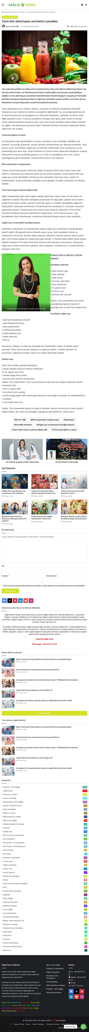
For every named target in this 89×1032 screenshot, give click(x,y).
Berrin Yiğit (21, 420)
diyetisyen (69, 420)
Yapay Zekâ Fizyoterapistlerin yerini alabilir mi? (34, 690)
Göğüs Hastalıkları (9, 865)
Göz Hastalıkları (9, 839)
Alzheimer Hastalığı (10, 924)
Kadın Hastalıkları (9, 809)
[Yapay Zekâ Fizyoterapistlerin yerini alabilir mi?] (8, 693)
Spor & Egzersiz (9, 872)
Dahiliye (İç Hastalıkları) (55, 968)
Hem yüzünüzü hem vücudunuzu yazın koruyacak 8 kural (37, 670)
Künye (28, 1024)
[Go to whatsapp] (83, 1027)
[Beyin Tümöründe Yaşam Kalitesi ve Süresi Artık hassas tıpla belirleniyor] (8, 662)
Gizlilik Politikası (38, 1024)
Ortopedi (6, 828)
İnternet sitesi (51, 576)
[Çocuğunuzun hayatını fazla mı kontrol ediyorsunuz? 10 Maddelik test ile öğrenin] (8, 683)
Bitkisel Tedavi (13, 921)
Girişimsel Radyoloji (10, 902)
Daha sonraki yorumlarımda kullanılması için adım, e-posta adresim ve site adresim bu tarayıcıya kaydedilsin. (44, 586)
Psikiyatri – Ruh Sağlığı (11, 787)
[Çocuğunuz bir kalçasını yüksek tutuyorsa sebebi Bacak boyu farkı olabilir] (8, 703)
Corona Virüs (8, 861)
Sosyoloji (6, 939)
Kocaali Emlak (19, 1024)
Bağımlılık (6, 895)
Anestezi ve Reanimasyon (12, 946)
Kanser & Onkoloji (9, 798)
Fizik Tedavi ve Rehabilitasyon (14, 846)
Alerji (5, 887)
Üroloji (5, 880)
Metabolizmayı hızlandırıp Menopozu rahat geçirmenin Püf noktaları (14, 519)
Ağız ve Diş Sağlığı (10, 820)
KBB (12, 817)
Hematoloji (13, 928)
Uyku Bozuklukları (9, 913)
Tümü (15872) (44, 713)
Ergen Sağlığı (8, 898)
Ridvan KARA (10, 26)
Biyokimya (7, 950)
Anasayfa (6, 12)
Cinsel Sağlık (8, 909)
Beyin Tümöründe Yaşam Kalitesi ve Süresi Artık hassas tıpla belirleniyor (44, 659)
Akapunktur (7, 935)
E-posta (5, 576)
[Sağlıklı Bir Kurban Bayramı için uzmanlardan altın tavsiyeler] (15, 481)
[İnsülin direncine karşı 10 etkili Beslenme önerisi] (74, 481)
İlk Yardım (7, 854)
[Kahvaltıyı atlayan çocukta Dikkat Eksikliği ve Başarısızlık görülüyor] (74, 507)
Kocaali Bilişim (61, 1020)
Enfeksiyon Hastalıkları (11, 858)
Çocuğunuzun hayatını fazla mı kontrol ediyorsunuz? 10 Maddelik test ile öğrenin (47, 680)
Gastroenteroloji (15, 883)
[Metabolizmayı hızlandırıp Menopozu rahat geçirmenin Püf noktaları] (15, 507)
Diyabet (12, 891)
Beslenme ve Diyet (18, 12)
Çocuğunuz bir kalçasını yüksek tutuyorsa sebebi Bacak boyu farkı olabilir (44, 700)
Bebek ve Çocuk (9, 813)
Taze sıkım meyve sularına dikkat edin (30, 430)
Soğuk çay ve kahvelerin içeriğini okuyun (56, 425)
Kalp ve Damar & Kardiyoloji (13, 835)
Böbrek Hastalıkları (10, 906)
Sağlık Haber (8, 791)
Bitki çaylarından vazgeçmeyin (45, 420)
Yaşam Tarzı (7, 869)
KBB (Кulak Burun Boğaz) (55, 985)
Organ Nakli (7, 932)
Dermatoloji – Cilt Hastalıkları (13, 843)
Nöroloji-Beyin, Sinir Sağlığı (13, 802)
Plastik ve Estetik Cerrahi (12, 806)
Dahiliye (11, 876)
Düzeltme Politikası (53, 1024)
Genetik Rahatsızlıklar (11, 917)
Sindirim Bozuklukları (10, 943)
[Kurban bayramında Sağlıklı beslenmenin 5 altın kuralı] (44, 507)
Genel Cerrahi (8, 850)
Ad (3, 566)
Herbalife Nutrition (23, 425)
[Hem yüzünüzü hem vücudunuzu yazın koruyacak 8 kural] (8, 672)
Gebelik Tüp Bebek (13, 824)
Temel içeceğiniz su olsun (64, 430)
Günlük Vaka (7, 831)
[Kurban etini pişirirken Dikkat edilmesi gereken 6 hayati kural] (44, 481)
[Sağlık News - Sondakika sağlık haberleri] (22, 5)
